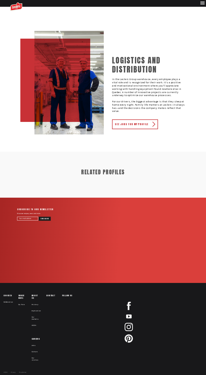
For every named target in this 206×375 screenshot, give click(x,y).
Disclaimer (22, 372)
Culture (35, 352)
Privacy (13, 372)
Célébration (8, 302)
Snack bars (21, 296)
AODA (34, 325)
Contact (50, 295)
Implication (36, 311)
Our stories (35, 359)
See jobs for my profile (131, 124)
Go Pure (21, 305)
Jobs (34, 345)
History (35, 305)
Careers (36, 339)
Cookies (8, 295)
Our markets (35, 318)
